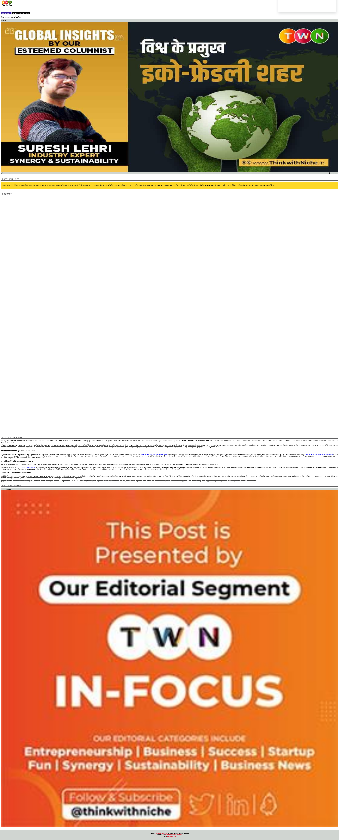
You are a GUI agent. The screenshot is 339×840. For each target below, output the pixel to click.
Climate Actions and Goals (21, 13)
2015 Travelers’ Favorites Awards (25, 467)
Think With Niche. (161, 833)
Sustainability (6, 13)
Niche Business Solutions (173, 834)
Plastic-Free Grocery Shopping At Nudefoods (319, 454)
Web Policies (171, 836)
